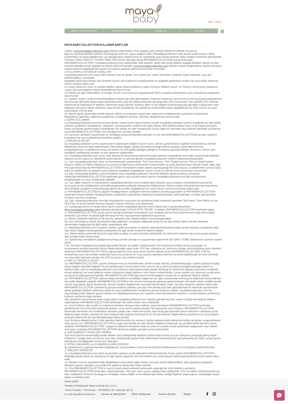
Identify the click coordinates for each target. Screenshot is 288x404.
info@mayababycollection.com (82, 209)
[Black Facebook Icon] (207, 394)
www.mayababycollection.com (91, 50)
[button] (222, 30)
